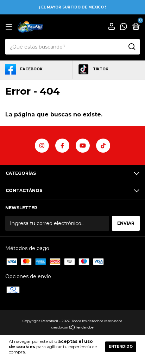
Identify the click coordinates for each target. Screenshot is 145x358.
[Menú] (10, 27)
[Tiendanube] (73, 328)
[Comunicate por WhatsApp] (124, 27)
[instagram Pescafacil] (42, 146)
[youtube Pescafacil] (83, 146)
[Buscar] (131, 46)
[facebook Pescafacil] (62, 146)
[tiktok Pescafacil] (103, 146)
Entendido (121, 346)
